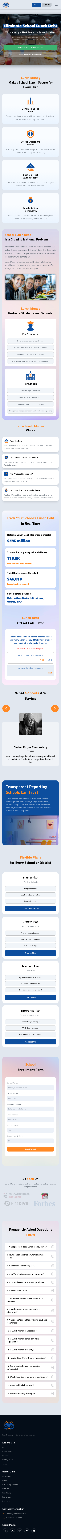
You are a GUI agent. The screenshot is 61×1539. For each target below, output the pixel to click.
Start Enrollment (31, 908)
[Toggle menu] (56, 5)
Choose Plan (30, 953)
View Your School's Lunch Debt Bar (30, 47)
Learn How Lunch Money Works (30, 54)
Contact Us (30, 1041)
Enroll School (30, 1149)
